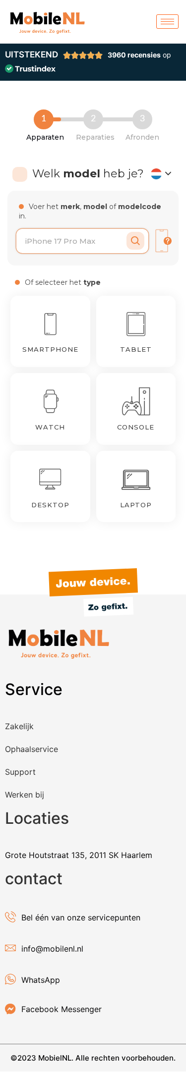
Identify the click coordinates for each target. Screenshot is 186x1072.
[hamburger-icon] (167, 21)
